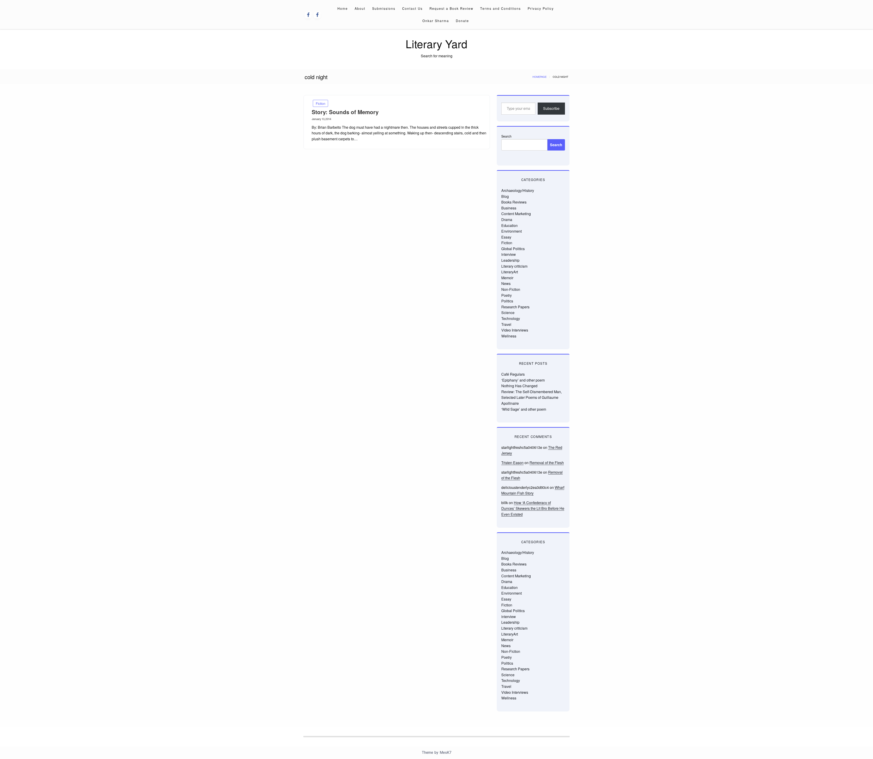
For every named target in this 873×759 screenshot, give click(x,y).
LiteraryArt (509, 271)
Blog (505, 196)
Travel (506, 324)
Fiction (320, 103)
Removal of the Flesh (546, 462)
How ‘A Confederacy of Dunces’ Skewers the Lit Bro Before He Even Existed (532, 508)
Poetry (506, 295)
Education (509, 225)
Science (507, 312)
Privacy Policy (541, 8)
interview (508, 254)
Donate (462, 20)
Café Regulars (513, 374)
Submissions (383, 8)
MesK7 (445, 752)
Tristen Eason (512, 462)
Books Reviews (514, 202)
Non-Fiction (510, 289)
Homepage (539, 76)
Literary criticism (514, 266)
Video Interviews (514, 330)
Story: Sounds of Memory (345, 112)
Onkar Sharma (435, 20)
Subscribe (551, 108)
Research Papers (515, 306)
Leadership (510, 260)
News (506, 283)
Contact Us (412, 8)
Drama (506, 219)
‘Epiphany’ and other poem (523, 380)
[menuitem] (342, 8)
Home (342, 8)
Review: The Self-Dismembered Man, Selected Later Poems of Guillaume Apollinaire (531, 397)
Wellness (508, 336)
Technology (510, 318)
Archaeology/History (517, 190)
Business (508, 208)
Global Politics (513, 248)
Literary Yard (436, 43)
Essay (506, 237)
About (360, 8)
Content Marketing (516, 213)
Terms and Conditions (500, 8)
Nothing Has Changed (519, 385)
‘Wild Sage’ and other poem (523, 409)
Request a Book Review (451, 8)
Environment (511, 231)
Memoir (507, 277)
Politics (507, 301)
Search (506, 136)
